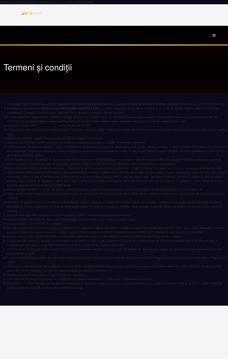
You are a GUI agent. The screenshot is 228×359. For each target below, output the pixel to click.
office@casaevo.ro (47, 125)
